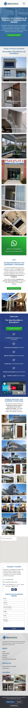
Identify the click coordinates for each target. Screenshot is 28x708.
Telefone (5, 602)
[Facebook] (12, 589)
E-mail (4, 615)
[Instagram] (15, 589)
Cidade (5, 611)
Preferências (14, 705)
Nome (4, 598)
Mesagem (5, 619)
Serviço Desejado (7, 607)
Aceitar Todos (10, 702)
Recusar (19, 702)
